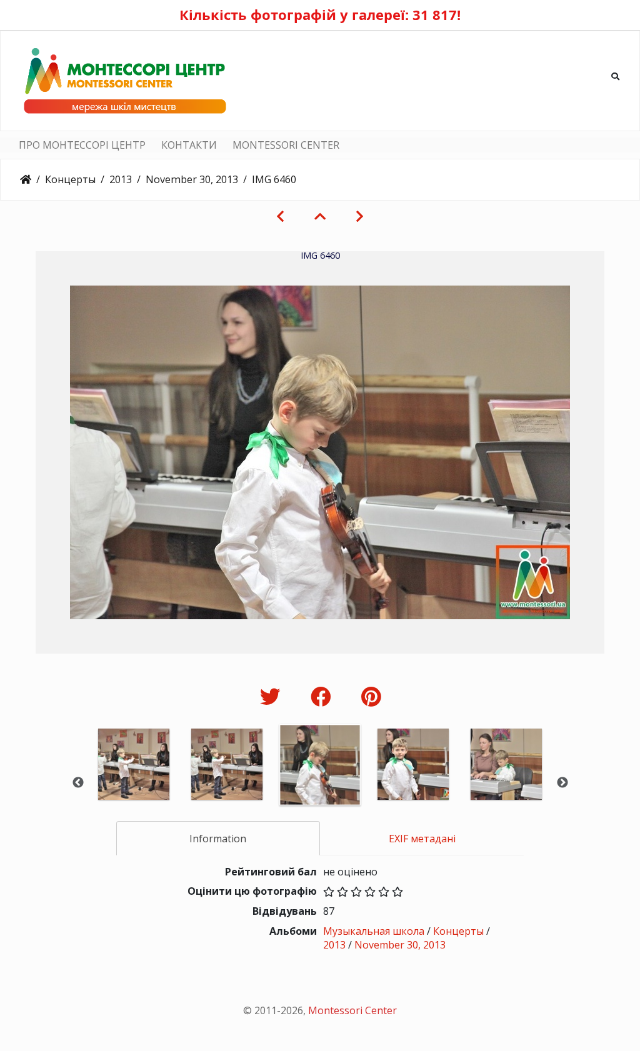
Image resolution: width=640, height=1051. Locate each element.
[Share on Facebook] (323, 696)
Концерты (70, 179)
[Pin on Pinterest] (371, 696)
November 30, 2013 (192, 179)
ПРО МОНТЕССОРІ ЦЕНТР (82, 145)
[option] (134, 781)
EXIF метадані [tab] (422, 838)
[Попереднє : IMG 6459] (280, 216)
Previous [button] (78, 783)
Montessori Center (352, 1010)
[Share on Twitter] (273, 696)
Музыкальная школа (373, 931)
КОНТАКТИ (189, 145)
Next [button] (562, 783)
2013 (120, 179)
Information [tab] (217, 838)
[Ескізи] (320, 216)
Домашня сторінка (25, 179)
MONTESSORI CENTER (285, 145)
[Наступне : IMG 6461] (360, 216)
